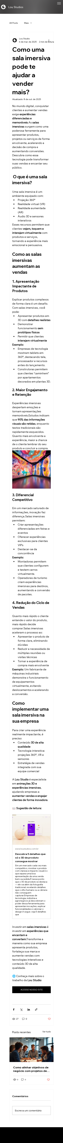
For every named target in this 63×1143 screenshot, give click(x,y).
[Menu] (59, 3)
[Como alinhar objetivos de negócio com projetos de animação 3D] (31, 1049)
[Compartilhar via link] (36, 1009)
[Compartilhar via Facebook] (13, 1009)
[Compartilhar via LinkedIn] (28, 1009)
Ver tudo (46, 1031)
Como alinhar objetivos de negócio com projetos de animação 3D (30, 1069)
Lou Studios (15, 7)
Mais (26, 23)
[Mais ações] (49, 40)
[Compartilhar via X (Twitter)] (21, 1009)
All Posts (13, 23)
